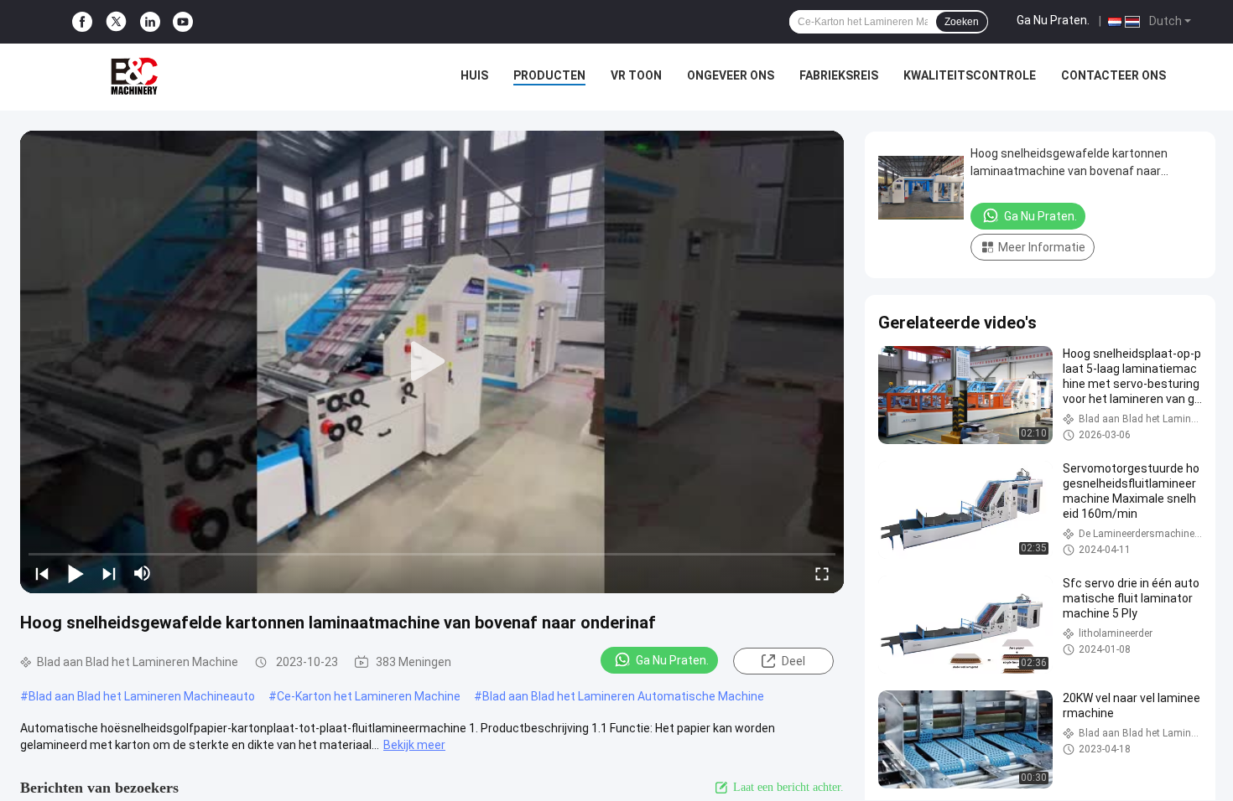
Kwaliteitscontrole (969, 75)
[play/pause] (75, 573)
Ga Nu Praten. (1053, 20)
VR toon (636, 75)
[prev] (42, 573)
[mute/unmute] (142, 573)
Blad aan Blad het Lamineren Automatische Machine (623, 696)
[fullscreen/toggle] (822, 573)
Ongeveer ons (730, 75)
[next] (109, 573)
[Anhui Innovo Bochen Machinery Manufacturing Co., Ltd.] (134, 77)
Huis (474, 75)
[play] (432, 362)
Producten (549, 75)
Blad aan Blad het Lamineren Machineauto (142, 696)
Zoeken (961, 22)
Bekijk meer (414, 745)
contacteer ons (1113, 75)
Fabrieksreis (838, 75)
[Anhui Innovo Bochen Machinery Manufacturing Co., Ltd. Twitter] (116, 22)
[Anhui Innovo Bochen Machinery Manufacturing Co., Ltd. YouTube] (183, 22)
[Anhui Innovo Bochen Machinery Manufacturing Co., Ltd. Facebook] (82, 22)
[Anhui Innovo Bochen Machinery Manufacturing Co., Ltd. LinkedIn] (150, 22)
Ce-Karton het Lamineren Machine (368, 696)
